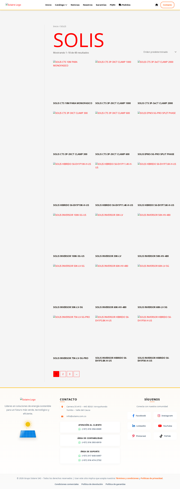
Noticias (75, 4)
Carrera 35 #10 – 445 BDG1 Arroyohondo (87, 406)
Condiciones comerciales (67, 484)
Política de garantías (115, 484)
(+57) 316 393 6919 (91, 442)
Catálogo (60, 4)
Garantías (101, 4)
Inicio (48, 4)
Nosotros (87, 4)
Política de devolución (92, 484)
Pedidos (126, 4)
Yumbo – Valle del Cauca (78, 409)
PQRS (112, 4)
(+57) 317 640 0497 (91, 455)
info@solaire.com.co (76, 416)
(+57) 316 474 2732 (91, 460)
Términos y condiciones (127, 478)
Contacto (167, 5)
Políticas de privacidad (152, 478)
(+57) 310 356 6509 (91, 429)
